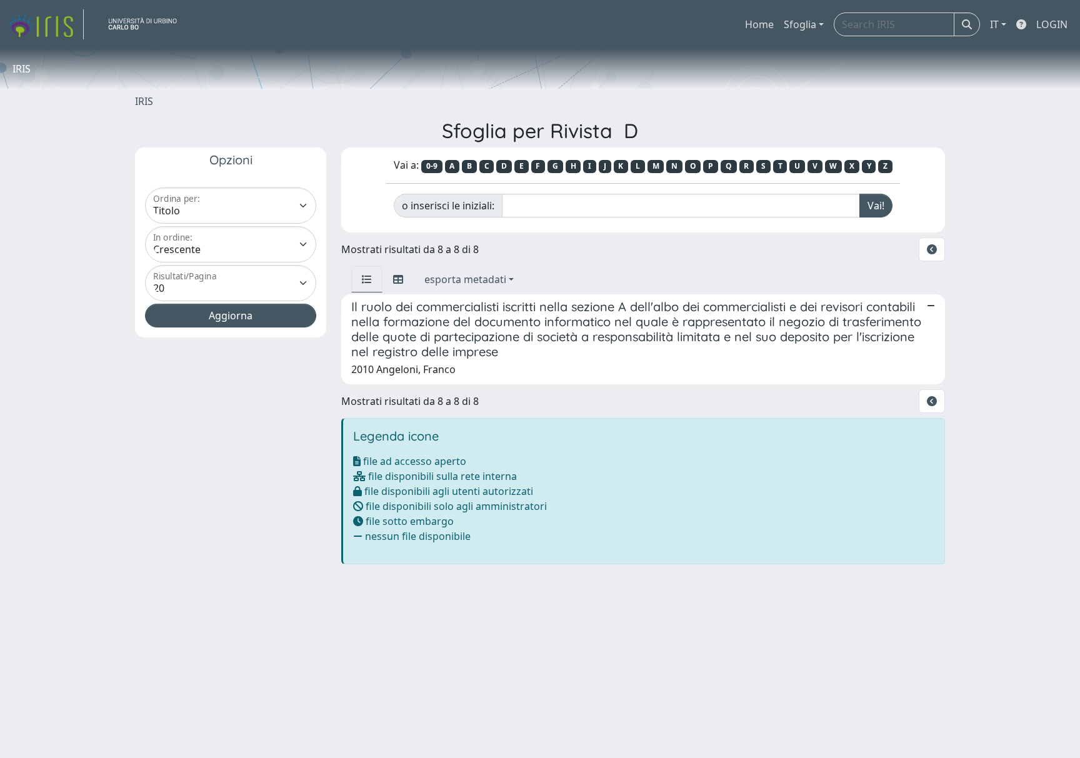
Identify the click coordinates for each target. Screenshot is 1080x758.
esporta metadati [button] (465, 279)
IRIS (144, 101)
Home (759, 24)
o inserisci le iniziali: (448, 205)
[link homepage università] (147, 24)
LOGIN (1052, 24)
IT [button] (994, 24)
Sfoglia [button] (800, 24)
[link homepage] (46, 24)
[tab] (366, 279)
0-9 (432, 166)
